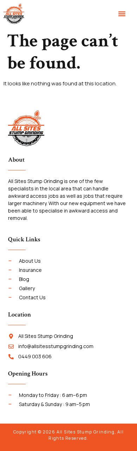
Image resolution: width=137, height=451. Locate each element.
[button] (122, 14)
